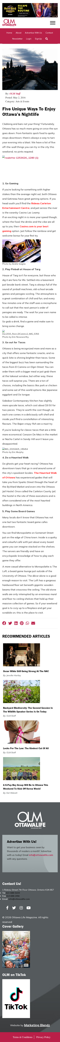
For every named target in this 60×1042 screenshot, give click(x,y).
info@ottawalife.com (41, 855)
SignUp (38, 38)
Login (28, 38)
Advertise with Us (33, 32)
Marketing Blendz (37, 1025)
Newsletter (17, 38)
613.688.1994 (13, 896)
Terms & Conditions (22, 1037)
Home (9, 32)
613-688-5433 (13, 892)
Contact (49, 32)
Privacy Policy (43, 1037)
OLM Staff (15, 93)
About (18, 32)
